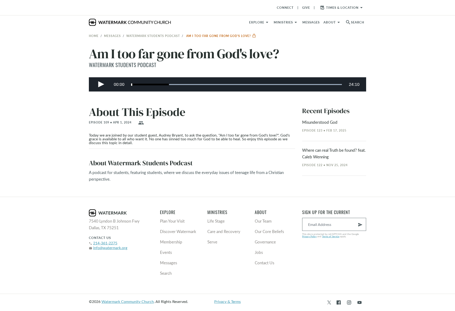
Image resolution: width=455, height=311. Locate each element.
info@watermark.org (110, 247)
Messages (112, 36)
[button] (286, 22)
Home (94, 36)
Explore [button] (256, 22)
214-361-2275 (105, 242)
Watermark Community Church (127, 301)
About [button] (329, 22)
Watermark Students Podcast (153, 36)
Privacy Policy (309, 236)
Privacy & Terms (227, 301)
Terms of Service (330, 236)
